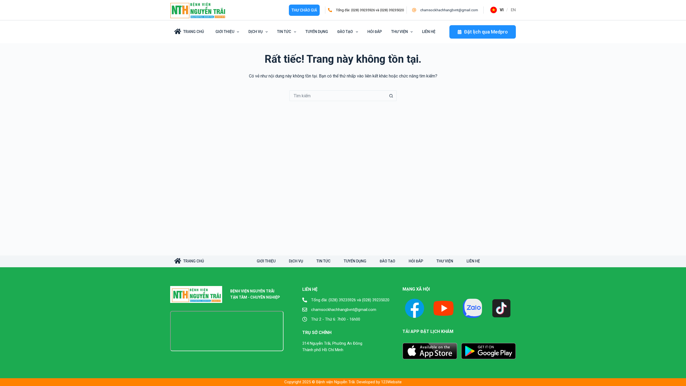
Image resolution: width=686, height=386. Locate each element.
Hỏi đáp (374, 31)
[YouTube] (443, 308)
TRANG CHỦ (193, 261)
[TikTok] (501, 308)
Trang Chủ (193, 31)
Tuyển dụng (316, 31)
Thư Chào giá (304, 10)
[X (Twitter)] (472, 308)
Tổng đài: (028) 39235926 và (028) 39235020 (370, 10)
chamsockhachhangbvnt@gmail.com (449, 10)
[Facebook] (414, 308)
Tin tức (284, 31)
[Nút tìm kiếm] (391, 95)
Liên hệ (428, 31)
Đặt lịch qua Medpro (486, 32)
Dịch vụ (255, 31)
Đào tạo (345, 31)
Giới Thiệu (224, 31)
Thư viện (399, 31)
